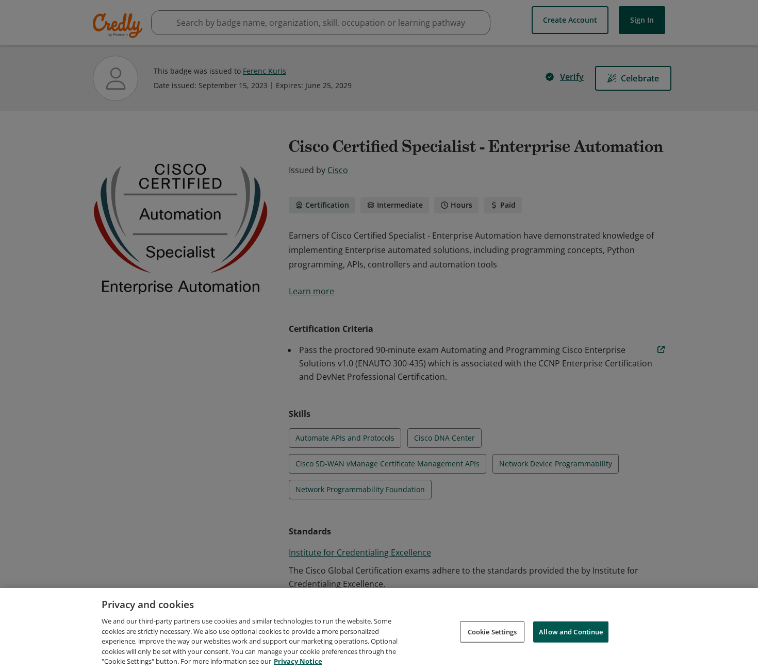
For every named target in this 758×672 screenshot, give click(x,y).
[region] (379, 630)
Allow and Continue (571, 631)
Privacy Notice (298, 661)
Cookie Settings (492, 631)
